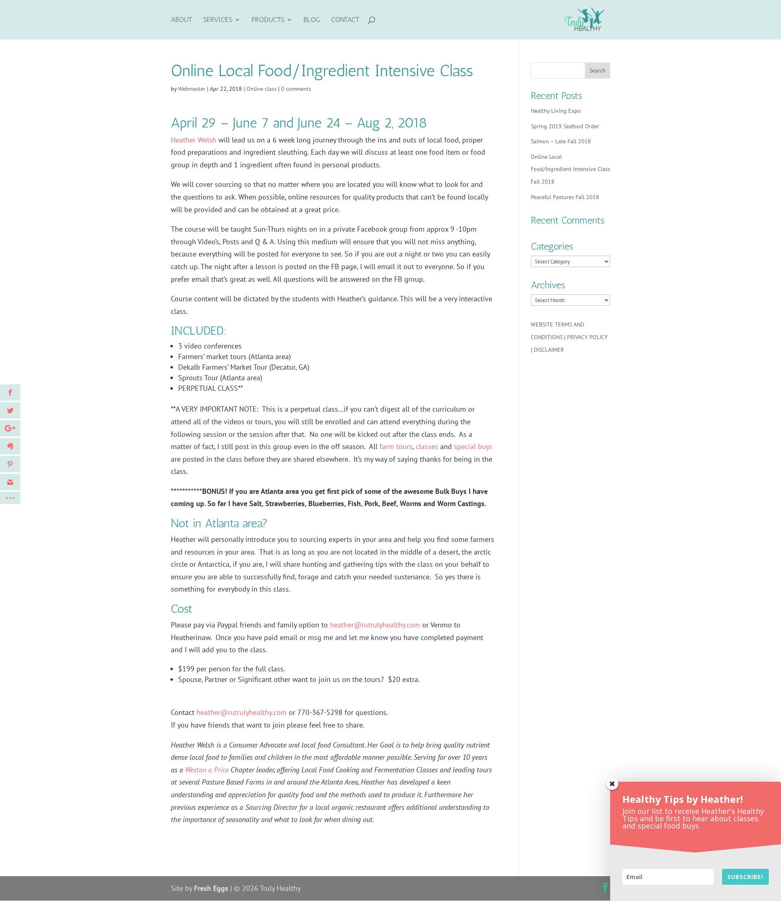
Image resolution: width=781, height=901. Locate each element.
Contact (345, 20)
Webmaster (191, 88)
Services (217, 20)
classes (427, 446)
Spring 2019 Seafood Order (565, 126)
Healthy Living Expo (556, 110)
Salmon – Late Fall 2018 (561, 141)
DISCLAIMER (549, 349)
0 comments (296, 88)
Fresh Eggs (211, 888)
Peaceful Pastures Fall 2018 (565, 197)
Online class (262, 88)
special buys (473, 446)
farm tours (396, 446)
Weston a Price (207, 769)
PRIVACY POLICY (587, 337)
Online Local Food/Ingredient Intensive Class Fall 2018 (570, 169)
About (181, 20)
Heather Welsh (193, 140)
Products (267, 20)
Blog (311, 20)
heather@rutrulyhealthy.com (375, 624)
